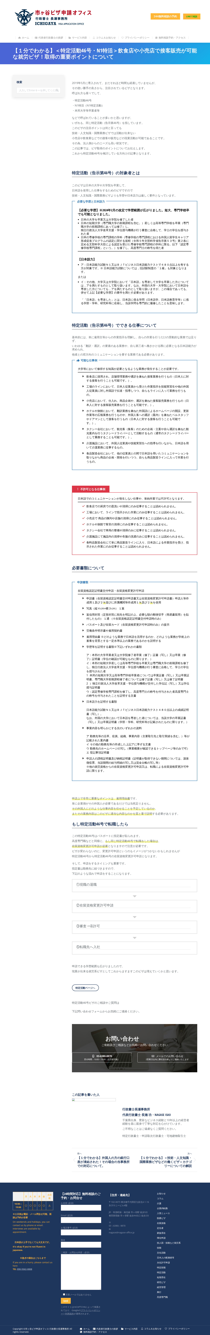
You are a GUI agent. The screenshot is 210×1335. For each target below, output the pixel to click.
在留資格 (161, 1223)
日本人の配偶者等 (165, 1257)
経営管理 (161, 1287)
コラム (160, 1198)
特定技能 (161, 1267)
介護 (159, 1203)
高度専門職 (162, 1297)
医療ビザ (161, 1218)
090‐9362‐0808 (24, 1269)
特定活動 (161, 1272)
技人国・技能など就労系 (169, 1242)
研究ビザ (161, 1282)
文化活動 (161, 1252)
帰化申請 (161, 1237)
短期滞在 (161, 1277)
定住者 (160, 1228)
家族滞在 (161, 1232)
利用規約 (69, 1313)
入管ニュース (163, 1213)
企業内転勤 (162, 1208)
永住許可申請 (163, 1262)
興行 (159, 1292)
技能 (159, 1247)
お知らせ (161, 1193)
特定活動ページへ (85, 988)
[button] (102, 1057)
